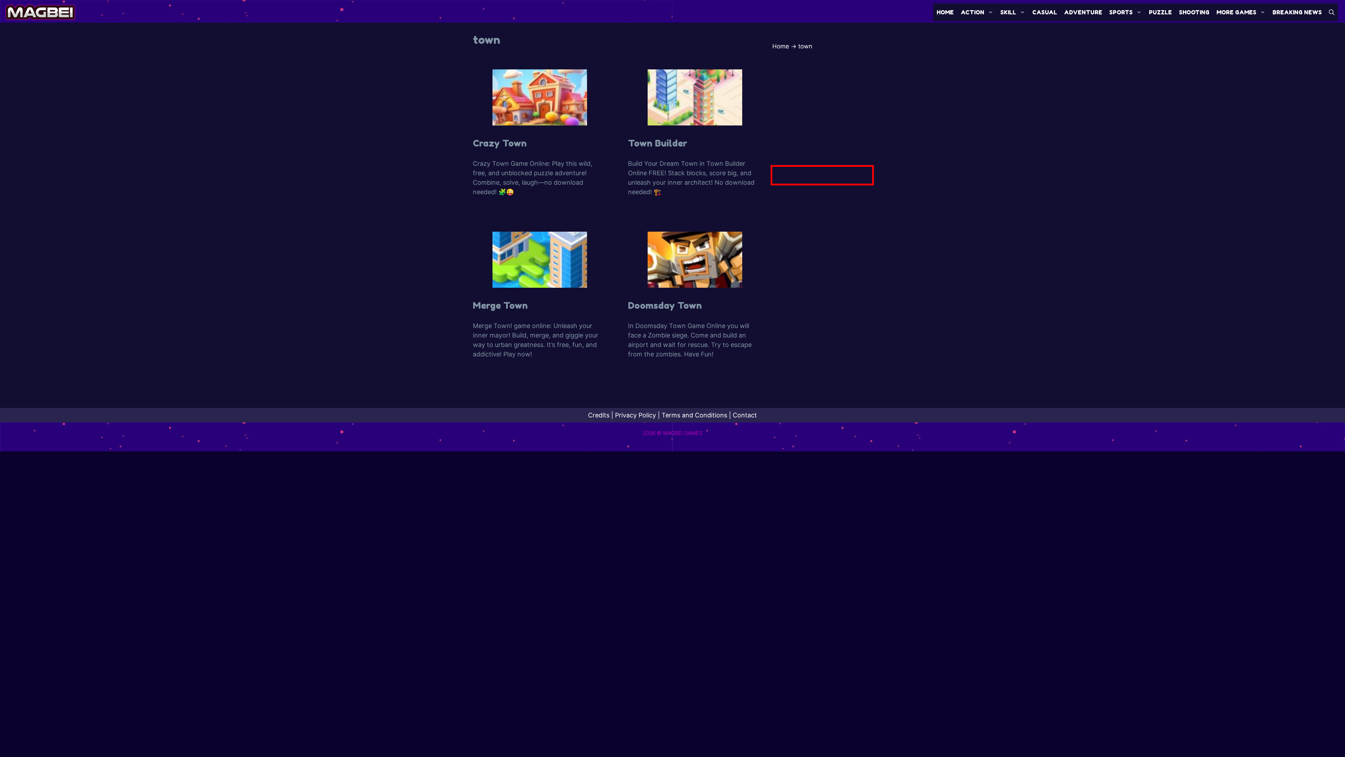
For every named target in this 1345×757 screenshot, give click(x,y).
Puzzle (1160, 12)
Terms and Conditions (694, 415)
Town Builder (657, 143)
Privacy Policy (635, 415)
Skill (1008, 12)
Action (972, 12)
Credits (598, 415)
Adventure (1083, 12)
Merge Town (500, 305)
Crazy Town (500, 143)
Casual (1044, 12)
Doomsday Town (665, 305)
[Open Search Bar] (1331, 12)
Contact (745, 415)
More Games (1236, 12)
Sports (1121, 12)
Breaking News (1297, 12)
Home (945, 12)
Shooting (1194, 12)
